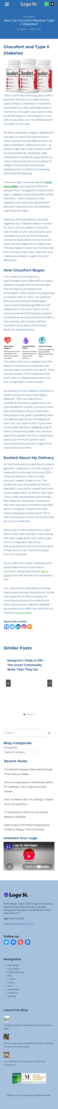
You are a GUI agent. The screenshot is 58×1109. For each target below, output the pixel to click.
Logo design (13, 969)
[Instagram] (23, 626)
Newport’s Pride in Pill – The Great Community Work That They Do (26, 665)
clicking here (23, 612)
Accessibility (13, 989)
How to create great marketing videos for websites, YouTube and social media (28, 787)
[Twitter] (12, 626)
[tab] (24, 714)
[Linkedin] (18, 626)
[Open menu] (7, 4)
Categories (11, 747)
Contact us (12, 993)
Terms (10, 986)
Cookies (11, 979)
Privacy (10, 982)
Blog (9, 976)
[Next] (49, 683)
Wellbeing (29, 16)
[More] (29, 626)
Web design (13, 965)
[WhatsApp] (46, 4)
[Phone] (52, 4)
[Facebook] (6, 626)
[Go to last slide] (8, 683)
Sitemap (11, 996)
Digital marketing (15, 972)
